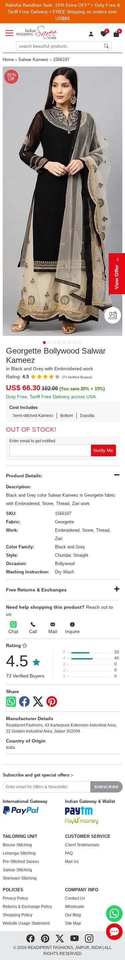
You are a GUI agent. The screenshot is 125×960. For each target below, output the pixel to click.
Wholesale (74, 906)
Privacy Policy (15, 898)
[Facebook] (24, 702)
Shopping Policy (17, 915)
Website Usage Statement (26, 923)
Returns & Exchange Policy (27, 906)
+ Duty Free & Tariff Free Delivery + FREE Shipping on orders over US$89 (64, 11)
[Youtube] (74, 938)
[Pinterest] (51, 702)
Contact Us (75, 898)
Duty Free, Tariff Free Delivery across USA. (51, 396)
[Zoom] (63, 201)
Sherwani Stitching (20, 878)
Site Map (73, 923)
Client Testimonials (82, 845)
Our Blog (73, 915)
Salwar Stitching (17, 870)
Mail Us (72, 861)
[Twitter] (38, 702)
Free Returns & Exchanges (36, 589)
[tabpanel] (63, 201)
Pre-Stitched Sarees (21, 861)
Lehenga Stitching (19, 853)
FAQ (69, 853)
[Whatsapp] (11, 701)
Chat (13, 631)
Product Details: (24, 475)
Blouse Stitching (17, 845)
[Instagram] (89, 938)
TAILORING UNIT (20, 836)
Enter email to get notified (32, 441)
